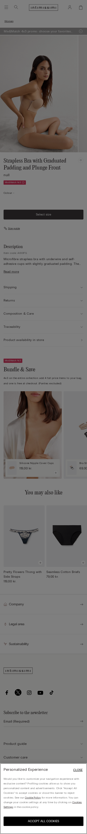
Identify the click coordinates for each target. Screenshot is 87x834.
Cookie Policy (33, 797)
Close (78, 770)
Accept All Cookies (43, 821)
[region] (43, 798)
